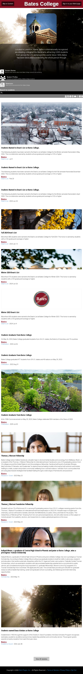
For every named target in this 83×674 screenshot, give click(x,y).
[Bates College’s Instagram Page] (78, 96)
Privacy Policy (65, 670)
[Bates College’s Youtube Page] (75, 96)
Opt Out (73, 670)
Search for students (7, 90)
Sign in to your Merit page (71, 3)
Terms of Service (53, 670)
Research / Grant (7, 475)
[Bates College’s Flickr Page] (80, 96)
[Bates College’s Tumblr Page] (82, 96)
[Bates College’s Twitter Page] (70, 96)
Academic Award (7, 644)
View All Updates (41, 659)
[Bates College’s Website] (66, 96)
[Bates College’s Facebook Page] (68, 96)
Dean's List (4, 159)
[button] (41, 131)
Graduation (5, 344)
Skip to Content (8, 3)
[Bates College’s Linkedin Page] (73, 96)
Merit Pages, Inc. (25, 670)
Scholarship (5, 577)
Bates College (41, 4)
